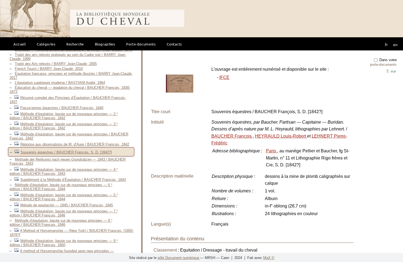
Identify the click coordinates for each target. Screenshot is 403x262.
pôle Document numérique (179, 258)
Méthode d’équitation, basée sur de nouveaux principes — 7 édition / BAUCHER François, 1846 (64, 213)
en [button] (395, 44)
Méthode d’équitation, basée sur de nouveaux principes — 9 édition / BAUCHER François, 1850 (64, 243)
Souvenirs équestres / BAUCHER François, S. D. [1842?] (66, 152)
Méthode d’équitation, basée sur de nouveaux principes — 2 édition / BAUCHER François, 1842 (64, 116)
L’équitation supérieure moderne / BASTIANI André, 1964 (60, 83)
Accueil (19, 44)
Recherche (75, 44)
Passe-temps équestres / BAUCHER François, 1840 (61, 108)
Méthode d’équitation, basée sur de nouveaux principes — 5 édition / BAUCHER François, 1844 (64, 197)
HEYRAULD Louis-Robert (281, 136)
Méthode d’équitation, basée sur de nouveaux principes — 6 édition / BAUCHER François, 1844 (61, 187)
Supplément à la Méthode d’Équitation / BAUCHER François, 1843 (73, 180)
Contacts (174, 44)
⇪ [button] (391, 71)
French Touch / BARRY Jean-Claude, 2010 (49, 69)
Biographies (105, 44)
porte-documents (383, 64)
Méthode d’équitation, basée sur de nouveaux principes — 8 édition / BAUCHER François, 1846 (61, 222)
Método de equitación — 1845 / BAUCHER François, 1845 (66, 205)
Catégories (46, 44)
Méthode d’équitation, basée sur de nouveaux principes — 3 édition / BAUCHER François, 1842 (64, 126)
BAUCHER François (232, 136)
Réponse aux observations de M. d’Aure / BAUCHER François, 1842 (74, 144)
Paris (271, 151)
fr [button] (386, 44)
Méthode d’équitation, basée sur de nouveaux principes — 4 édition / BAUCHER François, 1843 (64, 171)
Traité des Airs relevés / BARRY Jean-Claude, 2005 (56, 64)
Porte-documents (141, 44)
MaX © (268, 258)
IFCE (224, 77)
